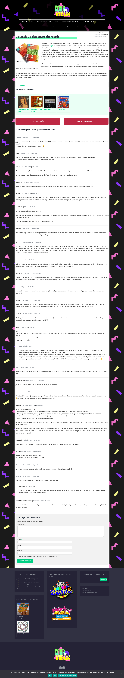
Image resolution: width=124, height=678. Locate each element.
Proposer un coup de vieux (75, 26)
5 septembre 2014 (25, 392)
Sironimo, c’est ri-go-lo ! (37, 110)
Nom (19, 539)
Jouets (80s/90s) (88, 21)
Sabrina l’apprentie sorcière (31, 583)
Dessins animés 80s (44, 21)
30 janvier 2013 (27, 300)
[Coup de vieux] (62, 18)
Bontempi (47, 109)
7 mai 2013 (24, 327)
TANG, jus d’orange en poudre (21, 617)
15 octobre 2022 (38, 501)
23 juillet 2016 (28, 440)
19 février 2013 (27, 314)
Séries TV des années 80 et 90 (67, 21)
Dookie (101, 33)
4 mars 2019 (30, 486)
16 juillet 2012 (28, 207)
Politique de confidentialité (67, 675)
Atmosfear (26, 581)
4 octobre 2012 (27, 260)
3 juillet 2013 (27, 346)
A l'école (104, 36)
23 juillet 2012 (26, 229)
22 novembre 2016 (27, 451)
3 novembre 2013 (30, 380)
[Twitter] (63, 668)
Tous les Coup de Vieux (52, 26)
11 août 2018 (27, 465)
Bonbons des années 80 (31, 26)
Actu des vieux (27, 21)
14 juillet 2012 (26, 193)
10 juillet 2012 (26, 138)
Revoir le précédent (39, 121)
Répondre (36, 138)
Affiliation (84, 589)
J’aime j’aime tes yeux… (23, 110)
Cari (17, 392)
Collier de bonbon (22, 634)
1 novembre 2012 (29, 273)
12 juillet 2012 (28, 182)
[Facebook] (60, 668)
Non (55, 675)
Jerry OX (18, 579)
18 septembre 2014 (29, 405)
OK (50, 675)
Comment (20, 525)
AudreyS (18, 138)
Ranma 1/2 (26, 585)
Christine (19, 465)
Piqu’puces (61, 109)
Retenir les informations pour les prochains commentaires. (38, 556)
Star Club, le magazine (31, 579)
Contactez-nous (86, 591)
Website (20, 551)
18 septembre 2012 (27, 242)
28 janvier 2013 (26, 287)
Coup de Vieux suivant (85, 121)
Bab (20, 346)
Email (19, 545)
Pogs (51, 46)
